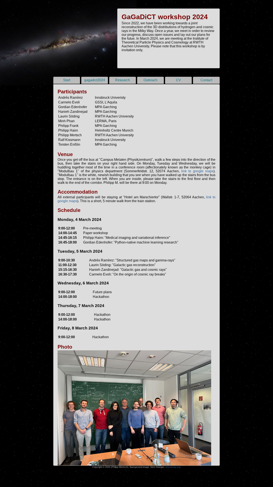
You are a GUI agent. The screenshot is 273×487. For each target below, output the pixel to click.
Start (66, 80)
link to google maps (197, 171)
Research (122, 80)
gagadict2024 (94, 80)
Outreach (150, 80)
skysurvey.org (172, 467)
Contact (206, 80)
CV (178, 80)
